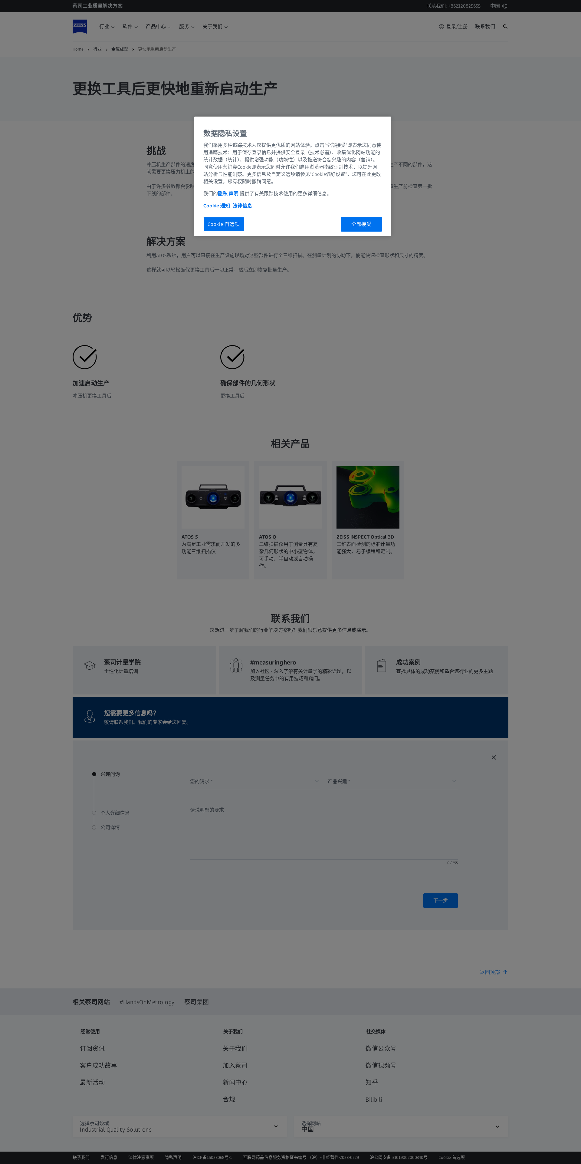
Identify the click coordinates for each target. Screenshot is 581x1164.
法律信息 (242, 206)
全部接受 (361, 224)
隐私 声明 (228, 193)
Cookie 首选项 (224, 224)
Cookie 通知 (216, 206)
